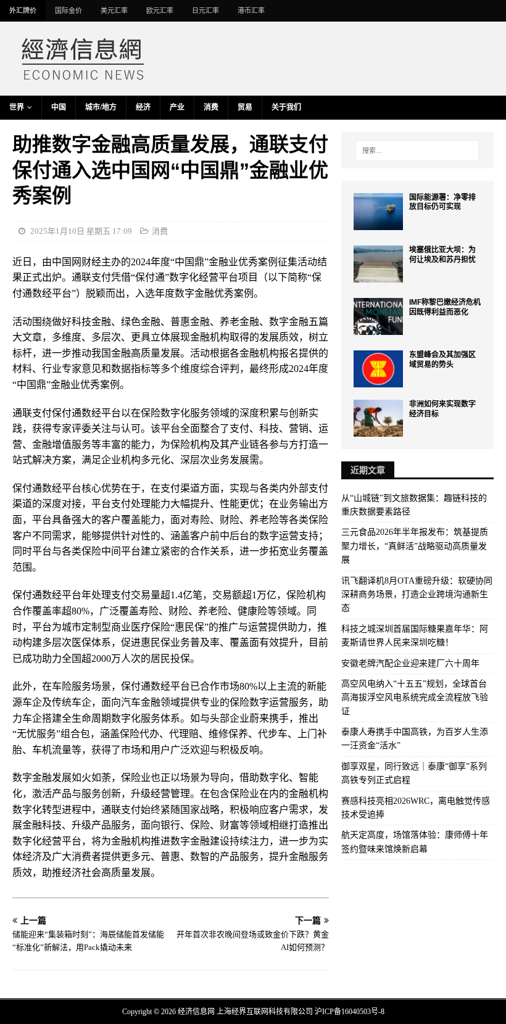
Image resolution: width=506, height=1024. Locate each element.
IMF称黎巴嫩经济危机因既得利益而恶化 (445, 307)
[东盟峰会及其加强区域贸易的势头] (378, 368)
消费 (211, 107)
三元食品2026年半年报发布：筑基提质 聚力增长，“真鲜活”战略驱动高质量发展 (414, 545)
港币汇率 (251, 10)
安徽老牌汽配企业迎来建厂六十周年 (410, 663)
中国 (58, 107)
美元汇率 (114, 10)
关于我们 (286, 107)
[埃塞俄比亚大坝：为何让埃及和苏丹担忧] (378, 264)
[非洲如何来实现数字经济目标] (378, 418)
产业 (177, 107)
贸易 (245, 107)
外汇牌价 (22, 10)
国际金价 (68, 10)
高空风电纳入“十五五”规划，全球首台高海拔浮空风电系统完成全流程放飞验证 (414, 697)
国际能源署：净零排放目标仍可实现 (442, 202)
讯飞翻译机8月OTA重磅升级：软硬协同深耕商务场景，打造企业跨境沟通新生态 (416, 594)
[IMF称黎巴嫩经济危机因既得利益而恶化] (378, 316)
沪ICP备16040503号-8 (349, 1011)
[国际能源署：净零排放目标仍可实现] (378, 211)
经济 (143, 107)
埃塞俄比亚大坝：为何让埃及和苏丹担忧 (442, 255)
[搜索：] (417, 150)
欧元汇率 (159, 10)
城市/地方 (101, 107)
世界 (16, 107)
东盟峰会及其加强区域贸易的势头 (442, 359)
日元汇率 (205, 10)
